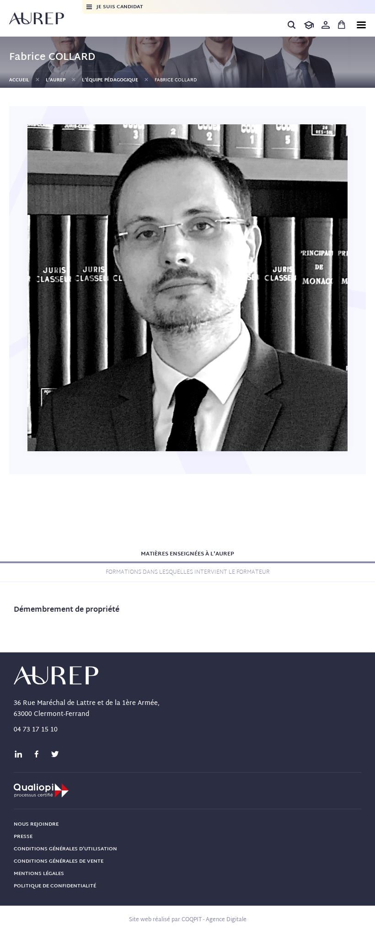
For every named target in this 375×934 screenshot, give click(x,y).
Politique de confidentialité (55, 886)
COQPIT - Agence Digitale (214, 920)
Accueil (19, 80)
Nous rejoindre (36, 824)
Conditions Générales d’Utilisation (65, 849)
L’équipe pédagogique (110, 80)
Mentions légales (39, 873)
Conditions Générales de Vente (58, 861)
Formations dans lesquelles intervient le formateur (188, 572)
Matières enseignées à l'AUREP (187, 554)
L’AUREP (55, 80)
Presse (23, 836)
